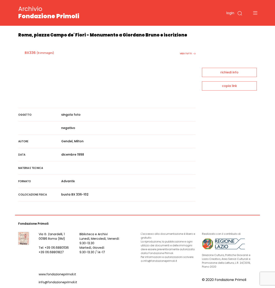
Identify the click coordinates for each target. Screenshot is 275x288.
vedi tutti (186, 53)
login (230, 13)
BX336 (30, 52)
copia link (229, 86)
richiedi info (229, 72)
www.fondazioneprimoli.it (57, 274)
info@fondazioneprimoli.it (58, 282)
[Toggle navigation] (255, 13)
